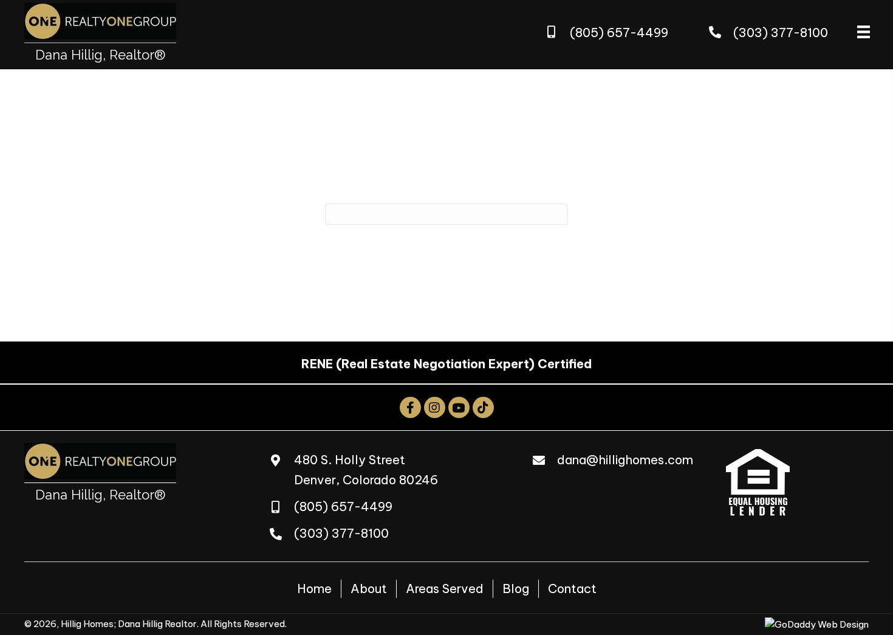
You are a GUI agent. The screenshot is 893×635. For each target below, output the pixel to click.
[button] (410, 407)
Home (314, 588)
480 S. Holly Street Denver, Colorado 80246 (366, 469)
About (369, 588)
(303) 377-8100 (780, 32)
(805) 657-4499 (619, 32)
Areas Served (445, 588)
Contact (572, 588)
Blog (515, 588)
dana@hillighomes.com (625, 459)
